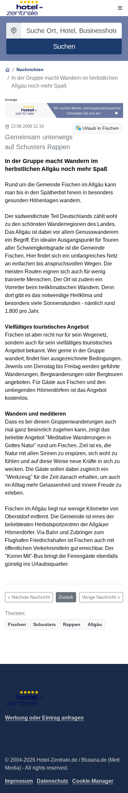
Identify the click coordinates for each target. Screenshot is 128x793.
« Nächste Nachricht (29, 597)
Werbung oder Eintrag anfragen (44, 718)
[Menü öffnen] (120, 8)
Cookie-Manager (92, 781)
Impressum (19, 781)
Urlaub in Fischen (100, 128)
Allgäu (95, 624)
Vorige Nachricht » (101, 597)
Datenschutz (52, 781)
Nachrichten (30, 69)
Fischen (17, 624)
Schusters (44, 624)
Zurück (66, 597)
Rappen (71, 624)
